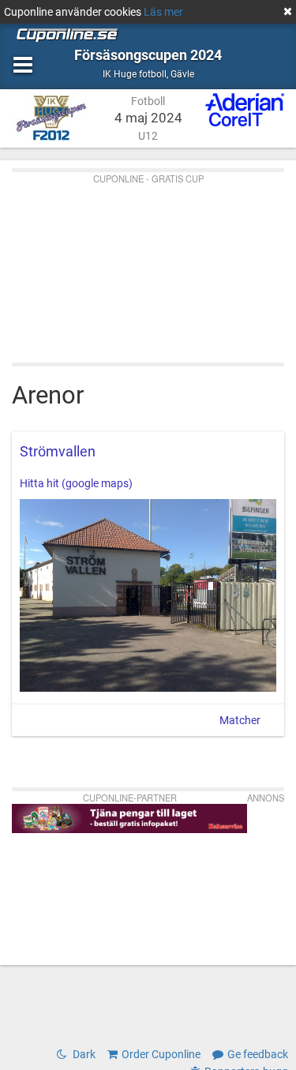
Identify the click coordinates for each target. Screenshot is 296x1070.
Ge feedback (257, 1054)
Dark (83, 1054)
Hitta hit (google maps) (76, 483)
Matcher (239, 720)
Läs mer (163, 12)
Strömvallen (58, 452)
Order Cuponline (161, 1054)
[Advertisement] (148, 264)
